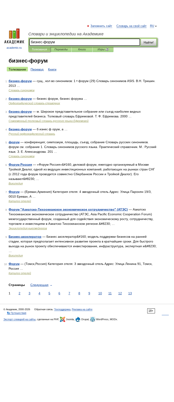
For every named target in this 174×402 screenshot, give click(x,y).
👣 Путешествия (16, 313)
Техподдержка (62, 309)
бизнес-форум (20, 81)
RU (152, 26)
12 (120, 293)
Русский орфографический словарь (32, 134)
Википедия (16, 183)
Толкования (39, 49)
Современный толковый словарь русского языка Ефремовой (49, 121)
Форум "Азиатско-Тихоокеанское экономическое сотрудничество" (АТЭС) (68, 209)
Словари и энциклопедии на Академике (66, 34)
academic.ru (14, 47)
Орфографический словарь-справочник (34, 103)
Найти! (149, 42)
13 (130, 293)
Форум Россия (20, 164)
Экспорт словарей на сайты (19, 319)
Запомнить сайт (101, 26)
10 (100, 293)
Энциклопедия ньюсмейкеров (28, 228)
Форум (14, 192)
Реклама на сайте (82, 309)
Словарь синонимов (21, 90)
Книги (82, 49)
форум (14, 142)
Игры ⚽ (103, 49)
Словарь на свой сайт (131, 26)
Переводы (61, 49)
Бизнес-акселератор (25, 236)
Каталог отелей (20, 201)
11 (110, 293)
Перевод (37, 69)
